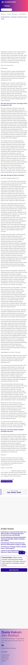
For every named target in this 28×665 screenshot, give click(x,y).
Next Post (20, 552)
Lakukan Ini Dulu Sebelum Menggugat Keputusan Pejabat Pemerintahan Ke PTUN (13, 551)
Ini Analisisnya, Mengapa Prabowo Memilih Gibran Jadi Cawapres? (13, 547)
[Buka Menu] (3, 2)
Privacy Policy (5, 659)
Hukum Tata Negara (6, 481)
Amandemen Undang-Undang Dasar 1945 (14, 18)
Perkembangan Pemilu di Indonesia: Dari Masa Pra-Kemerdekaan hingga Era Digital (13, 543)
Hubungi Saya (5, 657)
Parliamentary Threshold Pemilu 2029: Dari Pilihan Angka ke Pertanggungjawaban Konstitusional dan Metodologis (13, 533)
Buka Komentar (14, 570)
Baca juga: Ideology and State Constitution (12, 175)
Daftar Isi (4, 661)
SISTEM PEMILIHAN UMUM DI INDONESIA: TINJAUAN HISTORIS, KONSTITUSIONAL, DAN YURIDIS (13, 539)
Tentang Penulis (6, 655)
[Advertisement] (14, 35)
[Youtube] (2, 645)
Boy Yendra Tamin (9, 479)
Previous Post (23, 552)
